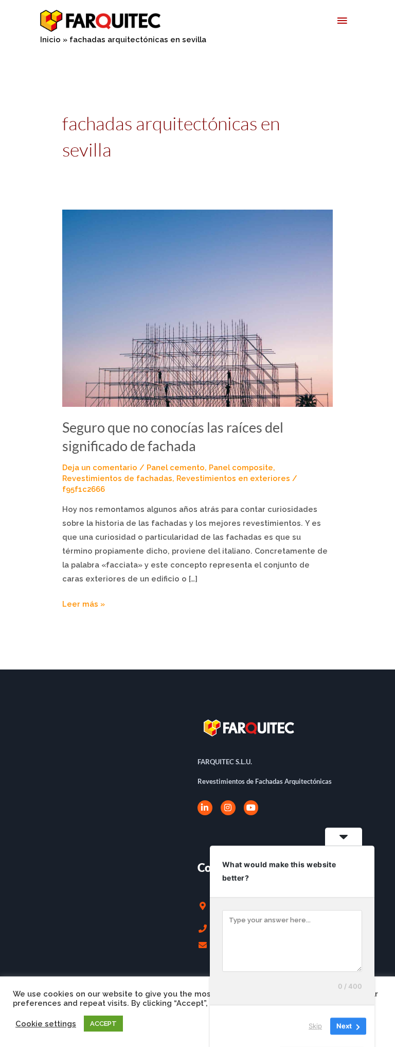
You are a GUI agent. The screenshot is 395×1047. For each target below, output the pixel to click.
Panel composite (241, 467)
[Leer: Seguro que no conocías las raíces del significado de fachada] (197, 307)
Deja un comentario (99, 467)
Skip (315, 1026)
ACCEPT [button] (103, 1023)
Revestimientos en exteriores (233, 478)
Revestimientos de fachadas (117, 478)
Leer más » (83, 602)
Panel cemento (176, 467)
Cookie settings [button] (45, 1023)
